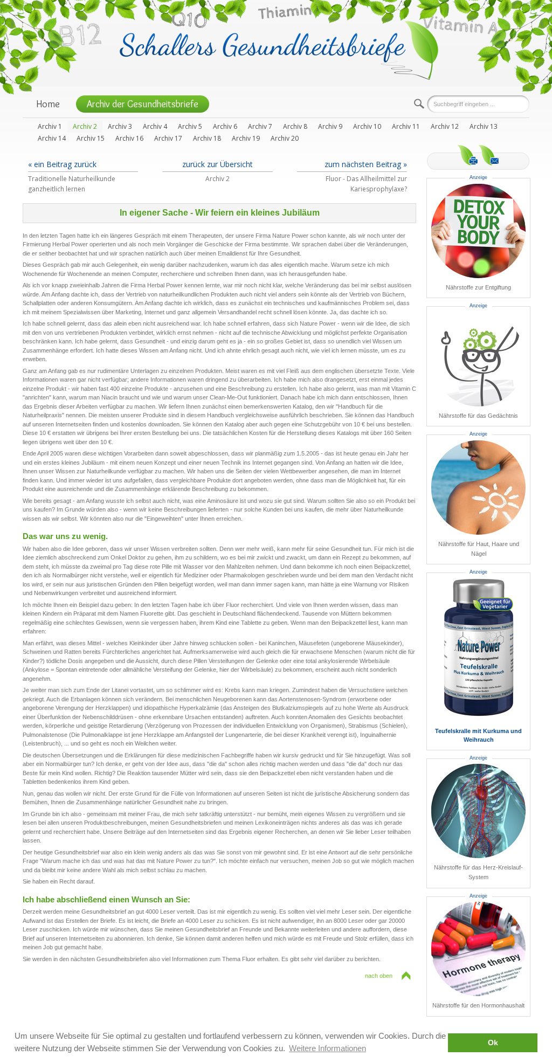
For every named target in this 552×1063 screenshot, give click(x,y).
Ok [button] (493, 1043)
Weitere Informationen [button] (327, 1048)
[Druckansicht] (467, 154)
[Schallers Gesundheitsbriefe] (279, 49)
